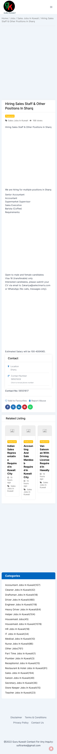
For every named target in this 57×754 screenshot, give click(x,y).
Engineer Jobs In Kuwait (21, 604)
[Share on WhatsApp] (30, 406)
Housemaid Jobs (16, 619)
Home (5, 18)
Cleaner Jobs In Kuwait (20, 589)
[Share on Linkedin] (18, 406)
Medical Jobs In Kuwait (20, 638)
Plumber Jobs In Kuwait (19, 658)
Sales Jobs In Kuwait (28, 18)
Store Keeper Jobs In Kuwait (23, 687)
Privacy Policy (20, 722)
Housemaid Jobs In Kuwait (23, 624)
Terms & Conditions (35, 717)
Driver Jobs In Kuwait (20, 599)
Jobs (12, 18)
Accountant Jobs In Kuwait (22, 585)
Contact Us (37, 722)
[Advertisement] (28, 70)
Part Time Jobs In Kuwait (20, 653)
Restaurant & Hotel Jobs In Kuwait (26, 668)
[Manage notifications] (51, 748)
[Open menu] (51, 7)
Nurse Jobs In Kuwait (19, 643)
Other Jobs (14, 648)
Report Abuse (38, 400)
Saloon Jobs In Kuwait (19, 678)
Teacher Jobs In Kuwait (20, 692)
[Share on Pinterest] (24, 406)
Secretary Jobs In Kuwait (21, 683)
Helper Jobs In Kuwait (20, 614)
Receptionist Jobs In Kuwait (22, 663)
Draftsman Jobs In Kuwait (21, 594)
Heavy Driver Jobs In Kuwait (23, 609)
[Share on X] (13, 406)
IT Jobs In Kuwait (17, 634)
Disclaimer (16, 717)
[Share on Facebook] (7, 406)
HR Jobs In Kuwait (17, 629)
